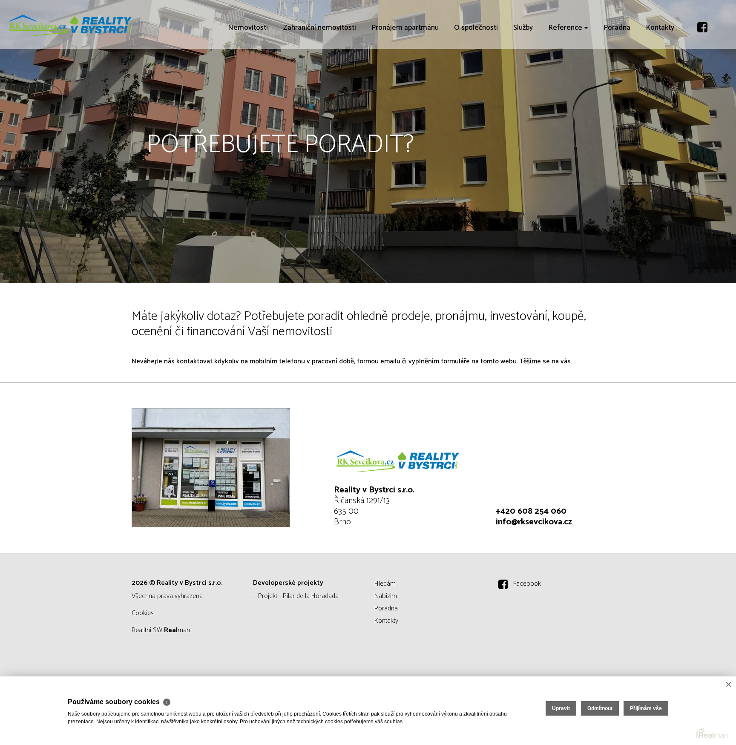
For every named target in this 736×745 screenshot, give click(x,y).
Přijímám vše (646, 708)
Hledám (385, 584)
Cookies (143, 613)
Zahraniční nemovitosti (319, 77)
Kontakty (660, 77)
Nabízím (385, 596)
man (177, 630)
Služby (523, 77)
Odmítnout (599, 708)
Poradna (617, 77)
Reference (565, 77)
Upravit (561, 708)
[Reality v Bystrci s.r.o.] (70, 24)
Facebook (527, 584)
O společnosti (476, 77)
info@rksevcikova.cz (534, 522)
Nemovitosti (248, 77)
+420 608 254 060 (531, 511)
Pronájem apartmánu (405, 77)
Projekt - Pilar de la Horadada (298, 596)
